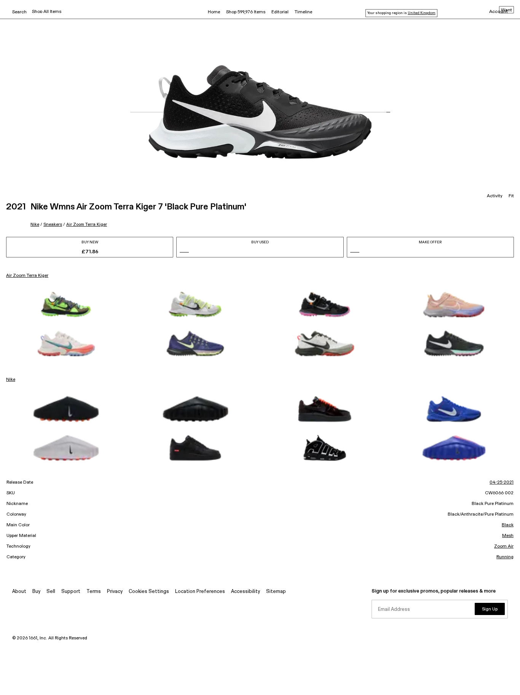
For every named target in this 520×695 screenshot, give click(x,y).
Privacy (115, 591)
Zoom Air (504, 546)
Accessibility (245, 591)
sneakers (52, 224)
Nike (34, 224)
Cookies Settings (149, 591)
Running (505, 557)
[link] (66, 304)
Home (214, 12)
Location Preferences (200, 591)
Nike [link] (10, 379)
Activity (494, 196)
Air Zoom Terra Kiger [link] (27, 275)
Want (506, 10)
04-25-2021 (502, 482)
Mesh (508, 536)
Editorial (280, 12)
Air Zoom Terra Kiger (86, 224)
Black (508, 525)
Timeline (303, 12)
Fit (511, 196)
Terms (93, 591)
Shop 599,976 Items (245, 12)
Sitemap (276, 591)
